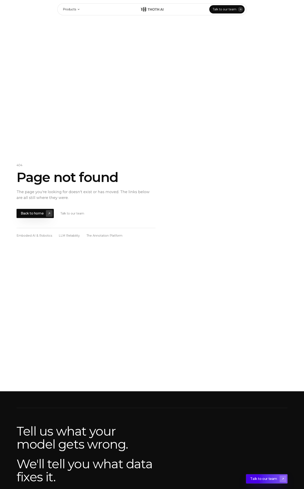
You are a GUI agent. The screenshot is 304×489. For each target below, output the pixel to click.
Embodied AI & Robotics (34, 235)
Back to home (32, 213)
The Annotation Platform (104, 235)
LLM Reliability (69, 235)
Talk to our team (224, 9)
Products (69, 9)
